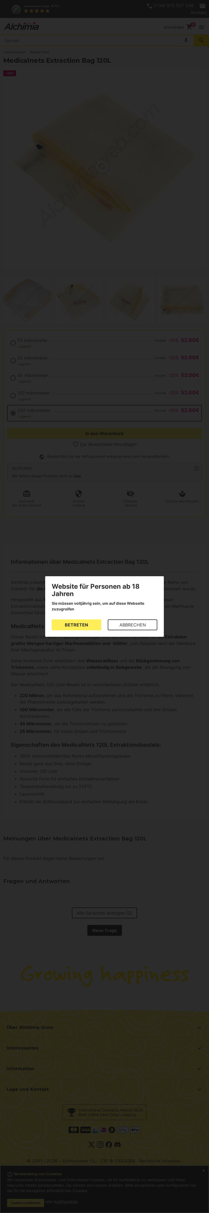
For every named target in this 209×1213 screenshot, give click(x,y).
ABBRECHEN (132, 625)
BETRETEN (76, 625)
